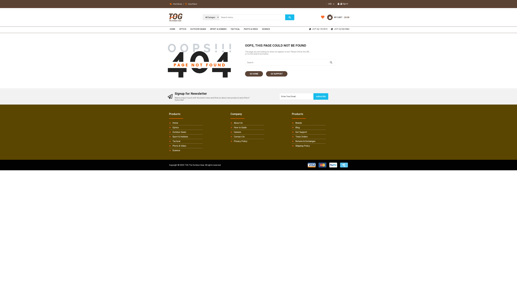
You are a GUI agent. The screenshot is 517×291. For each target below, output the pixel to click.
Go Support (277, 74)
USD (330, 4)
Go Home (254, 74)
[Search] (289, 17)
